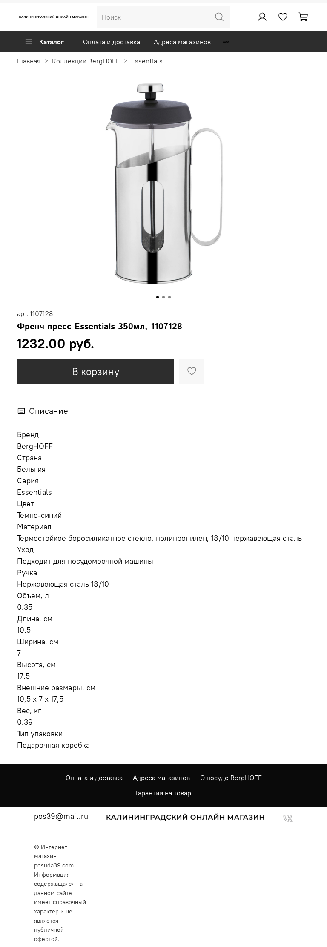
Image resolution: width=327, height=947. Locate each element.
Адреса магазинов (182, 41)
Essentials (147, 61)
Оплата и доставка (111, 41)
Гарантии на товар (163, 793)
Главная (28, 61)
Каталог (51, 41)
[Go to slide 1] (157, 297)
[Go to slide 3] (169, 297)
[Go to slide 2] (163, 297)
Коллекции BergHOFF (86, 61)
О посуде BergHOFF (231, 777)
